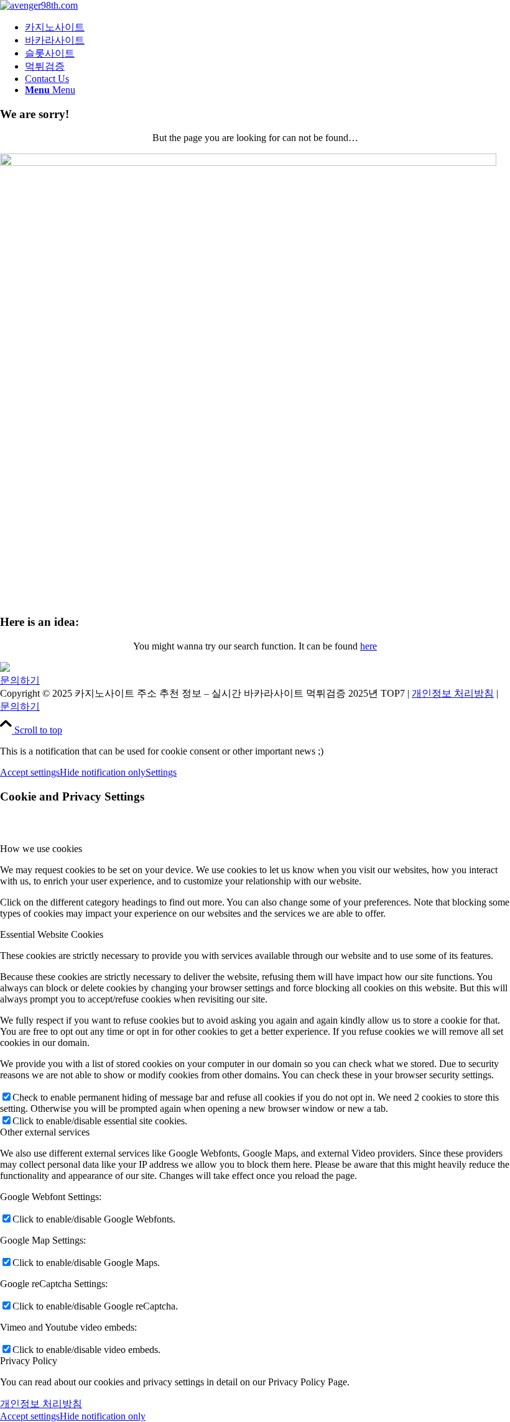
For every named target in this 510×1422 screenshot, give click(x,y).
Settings (161, 772)
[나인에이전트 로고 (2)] (39, 5)
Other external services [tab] (45, 1132)
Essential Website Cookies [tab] (51, 934)
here (368, 646)
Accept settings (30, 772)
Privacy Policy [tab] (28, 1360)
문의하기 (20, 680)
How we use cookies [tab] (41, 848)
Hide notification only (103, 772)
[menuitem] (267, 27)
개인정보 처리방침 (453, 693)
